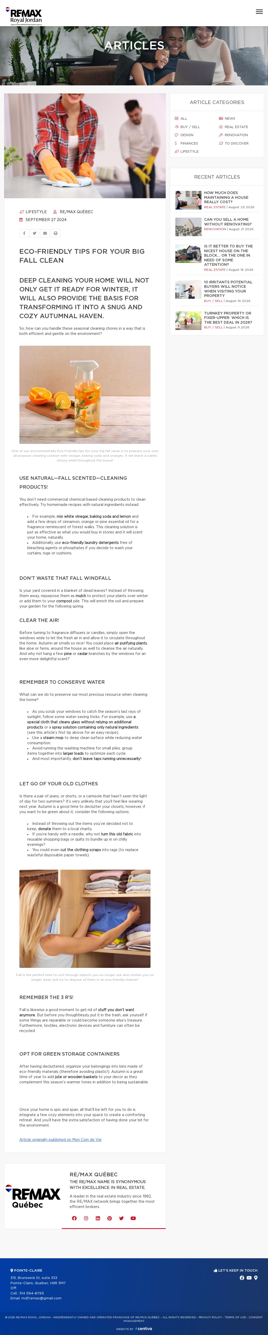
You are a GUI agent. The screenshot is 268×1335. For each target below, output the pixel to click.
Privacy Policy (210, 1317)
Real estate (236, 127)
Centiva (143, 1328)
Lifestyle (36, 212)
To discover (236, 143)
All (183, 118)
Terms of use (235, 1317)
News (229, 118)
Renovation (236, 135)
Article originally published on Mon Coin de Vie (60, 1140)
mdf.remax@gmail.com (41, 1298)
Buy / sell (190, 127)
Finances (189, 143)
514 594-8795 (31, 1293)
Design (186, 135)
